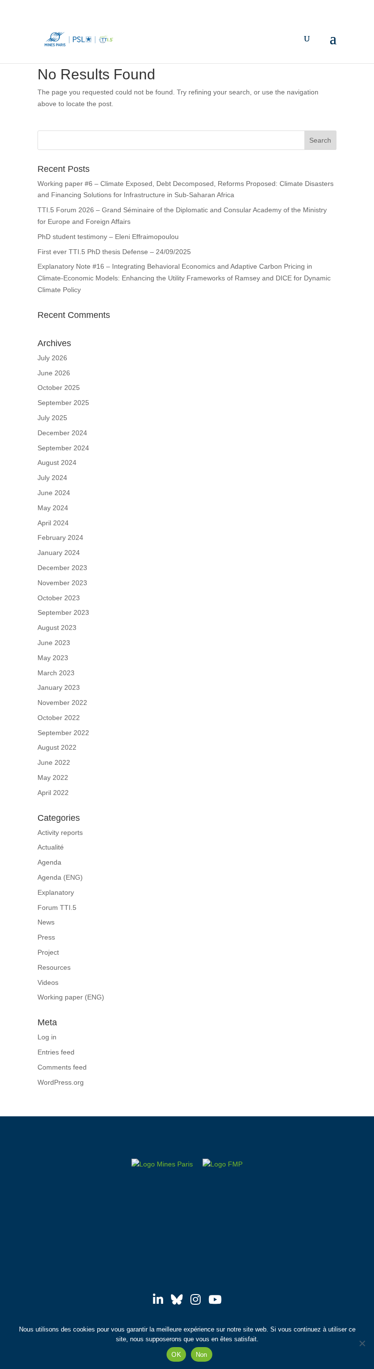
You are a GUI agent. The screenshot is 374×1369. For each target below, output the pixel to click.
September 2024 (63, 448)
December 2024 (62, 433)
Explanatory (55, 892)
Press (46, 937)
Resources (54, 967)
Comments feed (62, 1067)
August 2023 (56, 627)
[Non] (362, 1343)
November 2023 (62, 583)
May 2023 (52, 658)
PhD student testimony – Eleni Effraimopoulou (108, 236)
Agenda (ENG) (60, 877)
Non (201, 1354)
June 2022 (53, 762)
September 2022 (63, 733)
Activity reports (60, 832)
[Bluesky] (177, 1299)
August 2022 (56, 747)
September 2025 (63, 403)
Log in (46, 1037)
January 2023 (58, 687)
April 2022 (53, 792)
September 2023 (63, 612)
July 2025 (52, 418)
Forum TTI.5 (56, 907)
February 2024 (60, 537)
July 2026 (52, 358)
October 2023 (58, 598)
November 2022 (62, 702)
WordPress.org (60, 1082)
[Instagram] (195, 1299)
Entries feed (56, 1052)
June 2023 (53, 643)
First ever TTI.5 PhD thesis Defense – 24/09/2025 (114, 252)
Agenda (49, 862)
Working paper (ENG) (70, 997)
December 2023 (62, 568)
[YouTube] (215, 1299)
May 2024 (52, 508)
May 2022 (52, 777)
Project (48, 952)
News (46, 922)
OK (176, 1354)
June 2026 (53, 373)
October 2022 (58, 718)
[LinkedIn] (158, 1299)
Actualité (50, 847)
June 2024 (53, 493)
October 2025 (58, 387)
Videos (47, 982)
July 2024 (52, 477)
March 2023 (56, 673)
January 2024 (58, 552)
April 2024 (53, 523)
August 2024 (56, 462)
